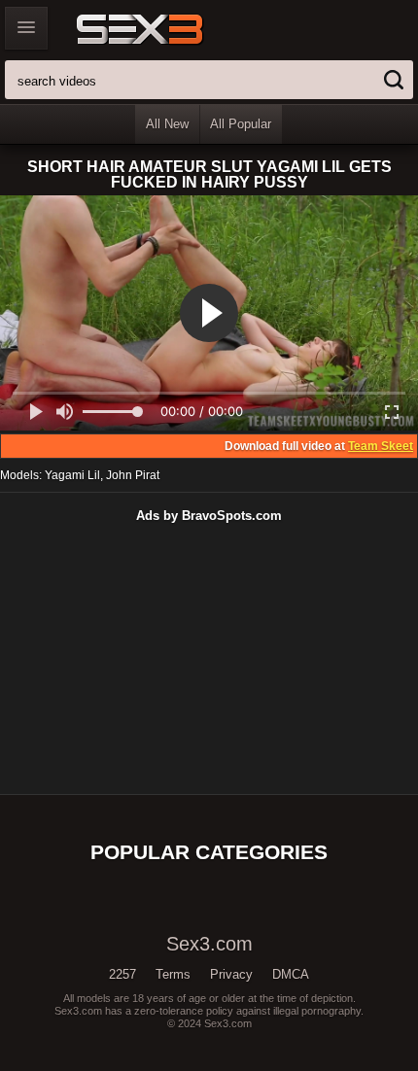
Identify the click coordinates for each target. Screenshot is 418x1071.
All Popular (240, 124)
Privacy (231, 974)
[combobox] (209, 79)
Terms (173, 974)
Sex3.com (173, 29)
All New (167, 124)
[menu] (26, 28)
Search (393, 79)
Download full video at (319, 446)
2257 (122, 974)
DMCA (290, 974)
